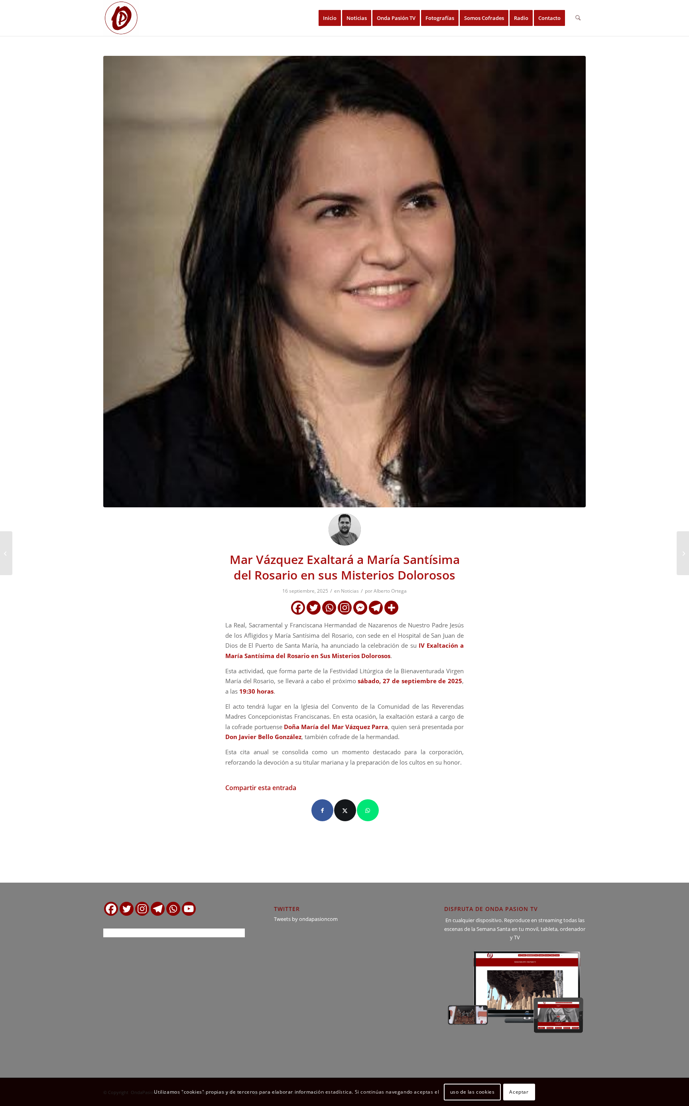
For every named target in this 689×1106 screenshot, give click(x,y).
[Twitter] (314, 608)
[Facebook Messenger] (360, 608)
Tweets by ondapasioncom (306, 919)
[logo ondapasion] (121, 18)
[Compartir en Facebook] (322, 810)
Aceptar (518, 1091)
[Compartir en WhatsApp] (368, 810)
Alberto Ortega (390, 591)
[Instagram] (345, 608)
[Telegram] (376, 608)
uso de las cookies (472, 1091)
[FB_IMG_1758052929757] (344, 281)
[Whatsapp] (329, 608)
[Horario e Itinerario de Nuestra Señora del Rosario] (6, 553)
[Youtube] (189, 909)
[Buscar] (578, 18)
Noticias (350, 591)
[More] (391, 608)
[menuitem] (329, 18)
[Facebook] (298, 608)
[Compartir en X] (345, 810)
